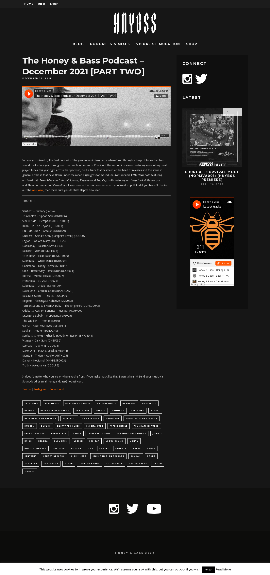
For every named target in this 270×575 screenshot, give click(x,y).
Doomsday (112, 418)
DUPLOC (46, 426)
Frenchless (59, 434)
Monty (134, 441)
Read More (223, 569)
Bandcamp (129, 403)
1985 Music (52, 403)
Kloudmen (61, 441)
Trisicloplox (138, 464)
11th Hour (32, 403)
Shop (54, 3)
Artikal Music (106, 403)
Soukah (136, 456)
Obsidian (59, 449)
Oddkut (76, 449)
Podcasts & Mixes (110, 44)
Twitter (26, 389)
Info (41, 3)
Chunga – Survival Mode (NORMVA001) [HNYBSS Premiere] (212, 175)
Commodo (118, 411)
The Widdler (114, 464)
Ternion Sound (89, 464)
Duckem (30, 426)
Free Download (35, 434)
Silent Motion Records (108, 456)
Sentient (31, 456)
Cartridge (83, 411)
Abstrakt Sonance (78, 403)
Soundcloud (57, 389)
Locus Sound (114, 441)
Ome (90, 449)
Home (28, 3)
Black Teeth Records (55, 411)
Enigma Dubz (94, 426)
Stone (151, 456)
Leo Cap (94, 441)
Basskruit (149, 403)
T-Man (69, 464)
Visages (30, 471)
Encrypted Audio (68, 426)
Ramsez (104, 449)
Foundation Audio (146, 426)
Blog (78, 44)
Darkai (155, 411)
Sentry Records (54, 456)
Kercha (43, 441)
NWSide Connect (35, 449)
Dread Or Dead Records (141, 418)
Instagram (40, 389)
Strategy (31, 464)
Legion (78, 441)
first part (37, 190)
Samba (151, 449)
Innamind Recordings (131, 434)
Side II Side (78, 456)
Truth (157, 464)
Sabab (137, 449)
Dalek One (137, 411)
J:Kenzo (158, 434)
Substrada (50, 464)
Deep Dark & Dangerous (40, 418)
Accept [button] (208, 569)
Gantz (77, 434)
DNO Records (90, 418)
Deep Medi (69, 418)
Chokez (101, 411)
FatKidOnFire (118, 426)
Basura (29, 411)
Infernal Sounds (99, 434)
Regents (121, 449)
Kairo (28, 441)
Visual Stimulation (158, 44)
